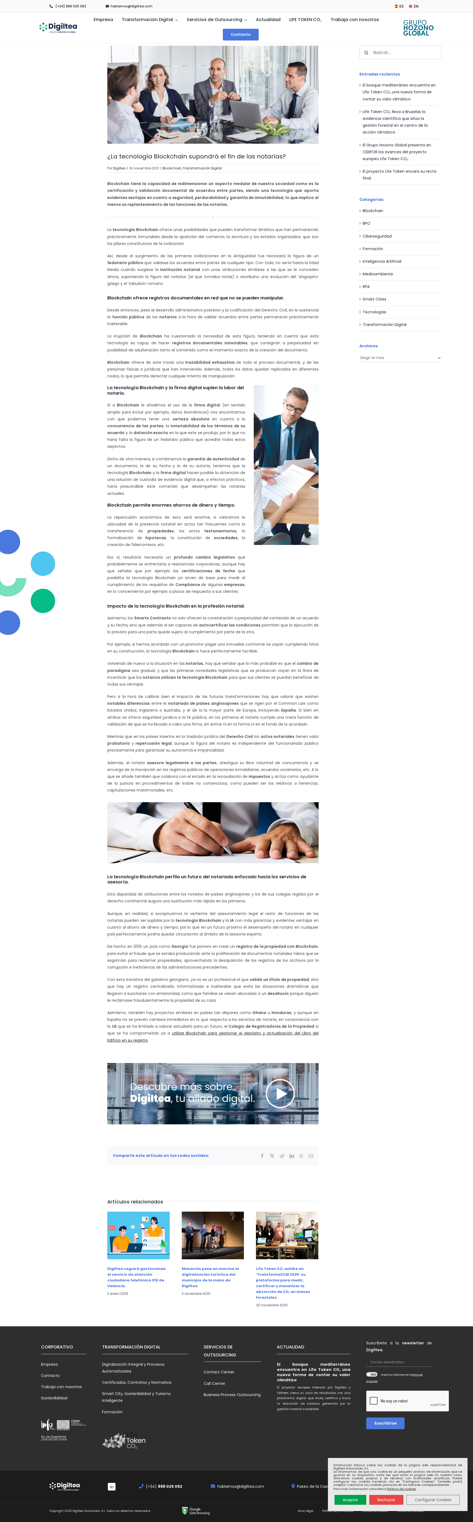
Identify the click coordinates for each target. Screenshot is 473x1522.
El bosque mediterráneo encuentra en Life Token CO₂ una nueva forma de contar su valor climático (399, 92)
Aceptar (350, 1500)
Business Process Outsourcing (232, 1394)
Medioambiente (378, 274)
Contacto (50, 1375)
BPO (366, 223)
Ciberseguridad (377, 236)
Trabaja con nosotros (61, 1387)
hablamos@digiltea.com (131, 6)
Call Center (214, 1383)
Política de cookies (401, 1489)
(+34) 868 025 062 (70, 6)
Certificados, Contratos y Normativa (136, 1382)
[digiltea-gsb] (196, 1508)
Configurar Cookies (433, 1500)
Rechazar (386, 1500)
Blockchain (172, 168)
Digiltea (119, 168)
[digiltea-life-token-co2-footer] (123, 1433)
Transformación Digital (202, 168)
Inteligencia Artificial (382, 261)
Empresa (49, 1364)
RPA (366, 286)
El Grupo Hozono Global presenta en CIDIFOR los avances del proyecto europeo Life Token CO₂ (397, 151)
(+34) (164, 1486)
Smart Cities (374, 299)
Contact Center (219, 1372)
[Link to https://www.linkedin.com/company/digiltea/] (112, 1487)
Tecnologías (374, 312)
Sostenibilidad (54, 1398)
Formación (373, 249)
